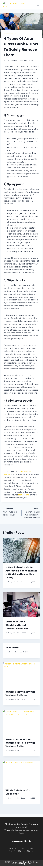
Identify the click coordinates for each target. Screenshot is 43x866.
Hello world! (12, 647)
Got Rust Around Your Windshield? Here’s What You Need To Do (20, 743)
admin (10, 652)
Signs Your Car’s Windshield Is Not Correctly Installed (32, 513)
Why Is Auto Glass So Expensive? (10, 511)
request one (23, 495)
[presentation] (21, 550)
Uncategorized (10, 34)
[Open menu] (38, 5)
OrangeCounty (11, 60)
